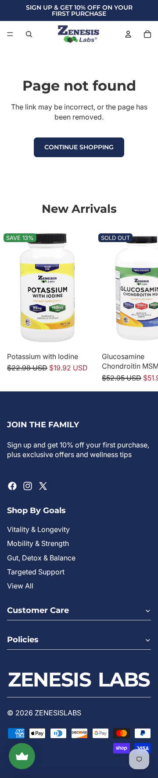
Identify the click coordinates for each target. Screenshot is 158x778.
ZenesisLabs (58, 712)
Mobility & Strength (38, 543)
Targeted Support (36, 571)
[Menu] (10, 34)
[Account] (128, 34)
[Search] (29, 34)
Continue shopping (79, 147)
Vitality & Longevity (38, 529)
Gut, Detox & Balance (41, 557)
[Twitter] (43, 486)
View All (20, 585)
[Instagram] (27, 486)
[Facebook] (12, 486)
